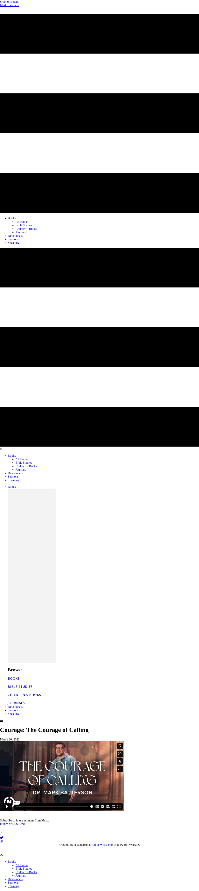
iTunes (4, 824)
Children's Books (24, 695)
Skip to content (9, 1)
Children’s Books (26, 872)
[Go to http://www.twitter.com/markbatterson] (99, 838)
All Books (22, 865)
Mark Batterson (9, 5)
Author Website (100, 844)
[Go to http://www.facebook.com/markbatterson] (99, 834)
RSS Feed (18, 824)
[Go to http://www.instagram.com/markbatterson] (99, 841)
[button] (1, 855)
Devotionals (15, 706)
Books (12, 486)
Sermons (13, 710)
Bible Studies (20, 687)
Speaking (13, 713)
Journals (16, 703)
